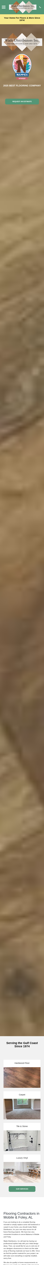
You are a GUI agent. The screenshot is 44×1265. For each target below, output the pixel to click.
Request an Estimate (22, 101)
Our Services (22, 1189)
